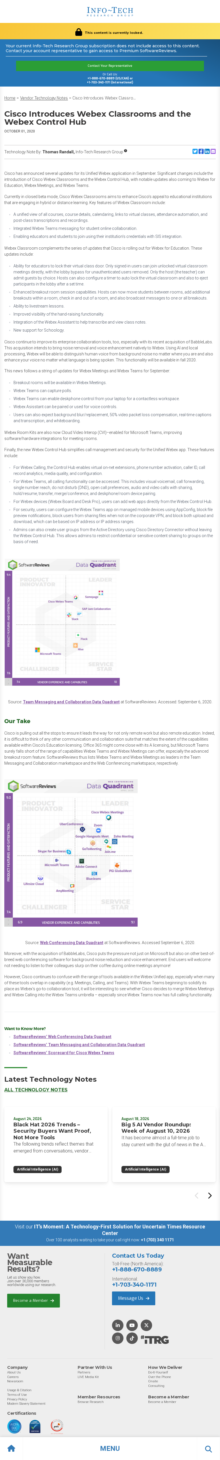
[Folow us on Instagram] (117, 1338)
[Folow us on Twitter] (146, 1326)
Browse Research (91, 1402)
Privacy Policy (17, 1399)
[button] (110, 1448)
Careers (13, 1377)
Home (9, 98)
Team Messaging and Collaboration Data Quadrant (71, 702)
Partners (84, 1372)
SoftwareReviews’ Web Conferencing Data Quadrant (62, 1036)
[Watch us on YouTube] (132, 1326)
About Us (14, 1372)
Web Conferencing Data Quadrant (71, 942)
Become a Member (31, 1300)
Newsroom (15, 1381)
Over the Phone (159, 1377)
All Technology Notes (36, 1090)
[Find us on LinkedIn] (117, 1326)
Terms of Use (17, 1395)
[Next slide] (209, 1195)
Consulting (156, 1386)
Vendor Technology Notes (44, 98)
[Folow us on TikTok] (132, 1338)
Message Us (131, 1298)
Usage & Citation (19, 1390)
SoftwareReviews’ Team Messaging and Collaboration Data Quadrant (79, 1044)
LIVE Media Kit (88, 1377)
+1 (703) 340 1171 (157, 1240)
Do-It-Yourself (158, 1372)
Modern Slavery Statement (26, 1404)
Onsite (153, 1381)
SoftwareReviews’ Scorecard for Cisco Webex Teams (63, 1052)
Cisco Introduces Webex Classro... (104, 98)
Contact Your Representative (110, 66)
